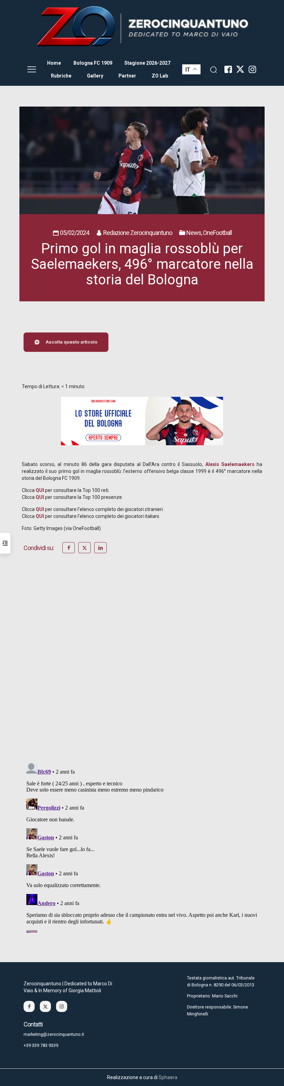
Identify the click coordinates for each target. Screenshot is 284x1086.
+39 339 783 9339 (41, 1045)
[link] (142, 26)
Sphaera (168, 1077)
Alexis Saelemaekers (230, 464)
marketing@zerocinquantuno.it (54, 1034)
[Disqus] (142, 667)
